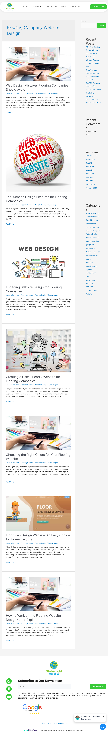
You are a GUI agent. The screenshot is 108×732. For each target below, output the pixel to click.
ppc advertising (91, 266)
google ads (90, 245)
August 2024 (90, 159)
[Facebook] (9, 681)
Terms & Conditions (60, 723)
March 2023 (90, 184)
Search (83, 21)
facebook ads (91, 224)
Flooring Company (93, 227)
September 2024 (92, 156)
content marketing (92, 213)
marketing (89, 263)
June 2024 (90, 166)
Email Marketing (92, 220)
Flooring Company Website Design (34, 93)
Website (89, 294)
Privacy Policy (46, 723)
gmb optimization (92, 241)
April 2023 (90, 181)
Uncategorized (91, 290)
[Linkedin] (9, 689)
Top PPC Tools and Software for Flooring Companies (93, 86)
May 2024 (89, 170)
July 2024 (89, 163)
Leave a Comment (12, 93)
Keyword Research (93, 252)
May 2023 (89, 177)
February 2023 (91, 188)
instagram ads (91, 248)
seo (87, 276)
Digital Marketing (92, 217)
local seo (89, 259)
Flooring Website (92, 238)
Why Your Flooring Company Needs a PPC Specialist (93, 50)
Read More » (10, 113)
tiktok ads (89, 287)
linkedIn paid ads (92, 255)
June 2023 (90, 174)
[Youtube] (9, 697)
